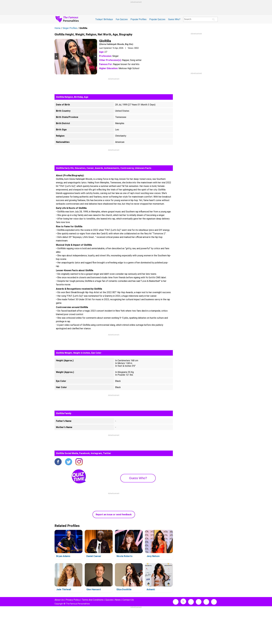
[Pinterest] (206, 602)
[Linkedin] (198, 602)
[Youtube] (214, 602)
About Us (59, 599)
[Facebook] (58, 462)
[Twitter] (68, 462)
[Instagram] (79, 462)
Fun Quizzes (122, 19)
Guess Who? (174, 19)
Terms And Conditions (92, 599)
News (118, 599)
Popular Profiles (138, 19)
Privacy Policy (73, 599)
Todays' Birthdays (104, 19)
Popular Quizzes (157, 19)
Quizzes (109, 599)
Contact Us (128, 599)
